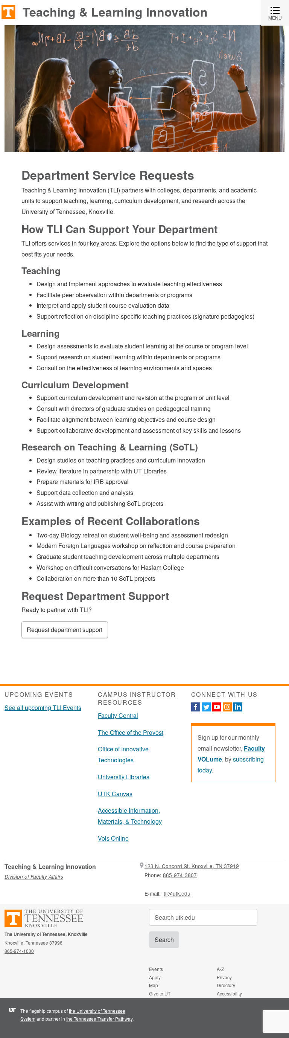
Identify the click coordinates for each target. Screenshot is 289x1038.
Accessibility (229, 993)
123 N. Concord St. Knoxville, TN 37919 (191, 866)
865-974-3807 (180, 875)
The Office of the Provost (130, 732)
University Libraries (123, 776)
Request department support (64, 629)
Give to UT (159, 993)
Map (153, 985)
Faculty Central (118, 715)
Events (156, 969)
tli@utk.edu (177, 893)
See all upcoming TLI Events (43, 707)
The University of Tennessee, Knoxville (8, 11)
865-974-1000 (19, 951)
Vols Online (113, 838)
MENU (278, 13)
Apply (155, 977)
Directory (226, 985)
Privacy (224, 977)
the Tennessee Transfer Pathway (99, 1018)
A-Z (220, 969)
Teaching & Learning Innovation (115, 12)
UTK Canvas (115, 793)
